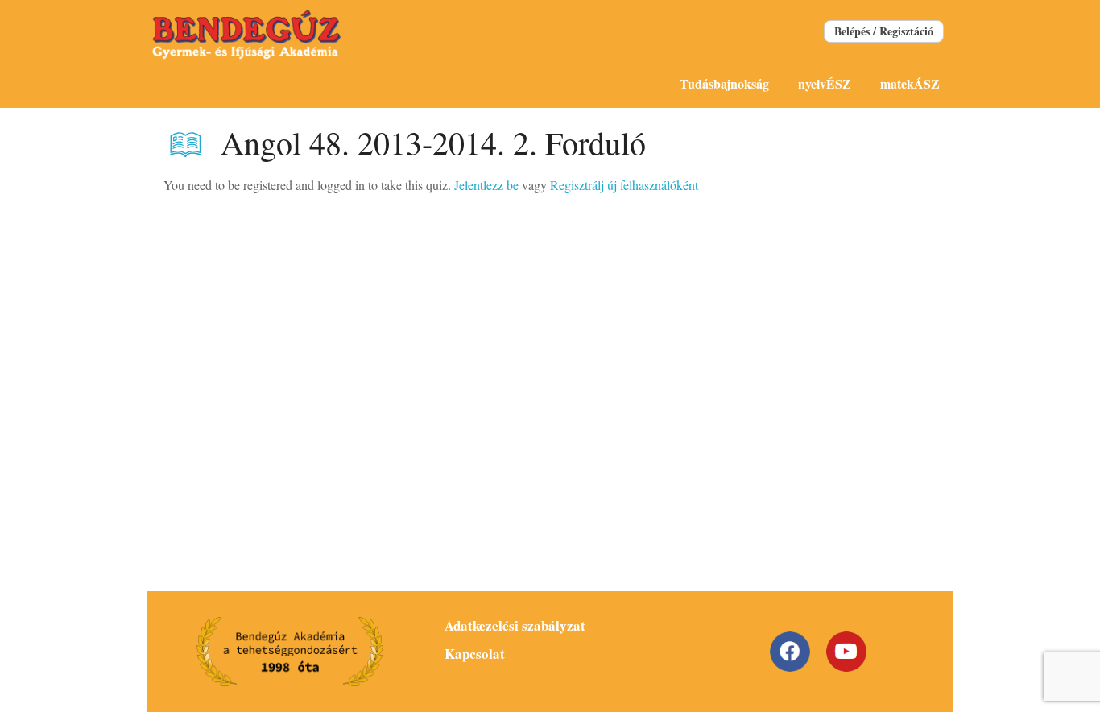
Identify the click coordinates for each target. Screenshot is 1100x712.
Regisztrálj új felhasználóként (624, 184)
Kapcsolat (475, 654)
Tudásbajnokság (724, 83)
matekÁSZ (910, 83)
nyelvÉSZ (824, 83)
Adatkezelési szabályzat (515, 625)
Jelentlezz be (486, 184)
